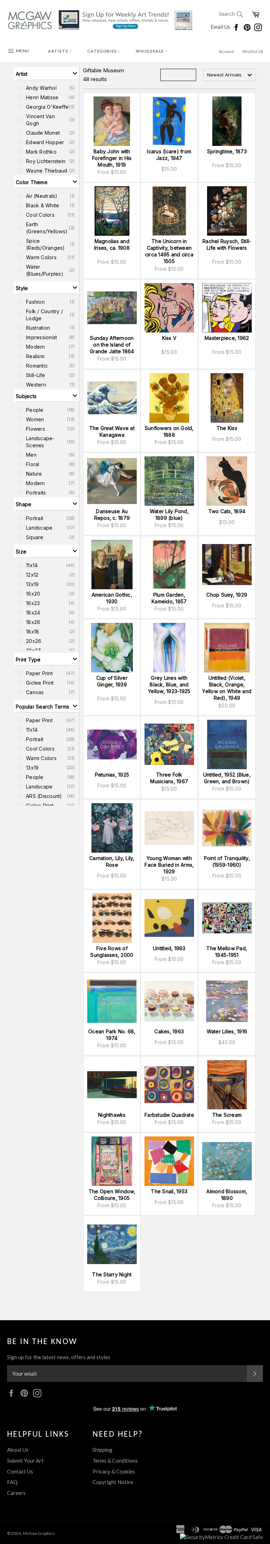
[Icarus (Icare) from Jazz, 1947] (169, 121)
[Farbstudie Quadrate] (169, 1084)
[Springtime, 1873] (227, 121)
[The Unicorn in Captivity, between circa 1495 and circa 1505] (169, 211)
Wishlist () (252, 51)
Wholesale (150, 51)
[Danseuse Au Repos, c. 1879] (112, 481)
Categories (102, 51)
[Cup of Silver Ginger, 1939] (112, 647)
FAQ (12, 1482)
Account (226, 51)
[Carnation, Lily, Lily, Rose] (112, 828)
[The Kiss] (227, 398)
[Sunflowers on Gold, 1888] (169, 398)
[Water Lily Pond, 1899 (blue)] (169, 481)
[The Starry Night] (112, 1244)
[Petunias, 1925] (112, 744)
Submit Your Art (25, 1460)
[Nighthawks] (112, 1084)
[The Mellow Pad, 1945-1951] (227, 918)
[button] (46, 73)
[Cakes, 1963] (169, 1001)
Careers (16, 1493)
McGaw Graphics (39, 1533)
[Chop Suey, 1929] (227, 564)
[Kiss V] (169, 308)
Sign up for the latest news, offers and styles (58, 1357)
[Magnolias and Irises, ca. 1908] (112, 211)
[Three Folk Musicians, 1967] (169, 744)
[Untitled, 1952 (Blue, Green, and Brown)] (227, 744)
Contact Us (20, 1471)
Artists (58, 51)
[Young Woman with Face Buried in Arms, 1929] (169, 828)
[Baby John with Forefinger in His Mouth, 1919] (112, 121)
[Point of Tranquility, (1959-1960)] (227, 828)
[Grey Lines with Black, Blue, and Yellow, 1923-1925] (169, 647)
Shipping (102, 1449)
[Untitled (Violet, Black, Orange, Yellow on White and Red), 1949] (227, 647)
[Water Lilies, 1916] (227, 1001)
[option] (46, 88)
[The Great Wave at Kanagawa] (112, 398)
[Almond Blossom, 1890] (227, 1161)
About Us (17, 1449)
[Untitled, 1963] (169, 918)
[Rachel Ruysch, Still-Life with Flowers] (227, 211)
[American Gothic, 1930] (112, 564)
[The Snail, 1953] (169, 1161)
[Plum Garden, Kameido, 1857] (169, 564)
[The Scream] (227, 1084)
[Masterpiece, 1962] (227, 308)
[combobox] (230, 75)
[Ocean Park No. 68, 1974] (112, 1001)
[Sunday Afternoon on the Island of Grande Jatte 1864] (112, 308)
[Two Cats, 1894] (227, 481)
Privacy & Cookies (113, 1471)
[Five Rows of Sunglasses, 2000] (112, 918)
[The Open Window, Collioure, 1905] (112, 1161)
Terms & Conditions (115, 1460)
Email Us (221, 27)
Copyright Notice (112, 1482)
